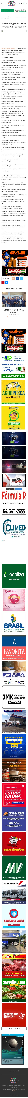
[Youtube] (21, 3)
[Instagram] (19, 3)
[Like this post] (13, 278)
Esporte (16, 1087)
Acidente (24, 1085)
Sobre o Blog (5, 1085)
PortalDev (14, 1090)
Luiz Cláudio (10, 26)
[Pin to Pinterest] (2, 282)
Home (2, 16)
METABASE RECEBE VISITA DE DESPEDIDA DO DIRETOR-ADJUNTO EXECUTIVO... (14, 311)
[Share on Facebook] (17, 278)
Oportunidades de (5, 48)
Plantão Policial (17, 1085)
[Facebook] (18, 3)
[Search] (26, 3)
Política (11, 1087)
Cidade (8, 16)
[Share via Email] (6, 282)
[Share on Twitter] (21, 278)
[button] (3, 304)
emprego (13, 48)
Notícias (11, 1085)
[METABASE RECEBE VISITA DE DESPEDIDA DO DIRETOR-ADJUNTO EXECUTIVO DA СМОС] (14, 299)
